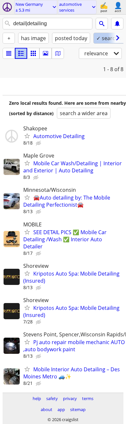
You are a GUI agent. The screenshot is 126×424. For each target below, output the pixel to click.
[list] (9, 53)
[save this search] (117, 23)
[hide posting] (39, 143)
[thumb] (21, 53)
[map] (58, 53)
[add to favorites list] (27, 136)
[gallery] (45, 53)
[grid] (33, 53)
